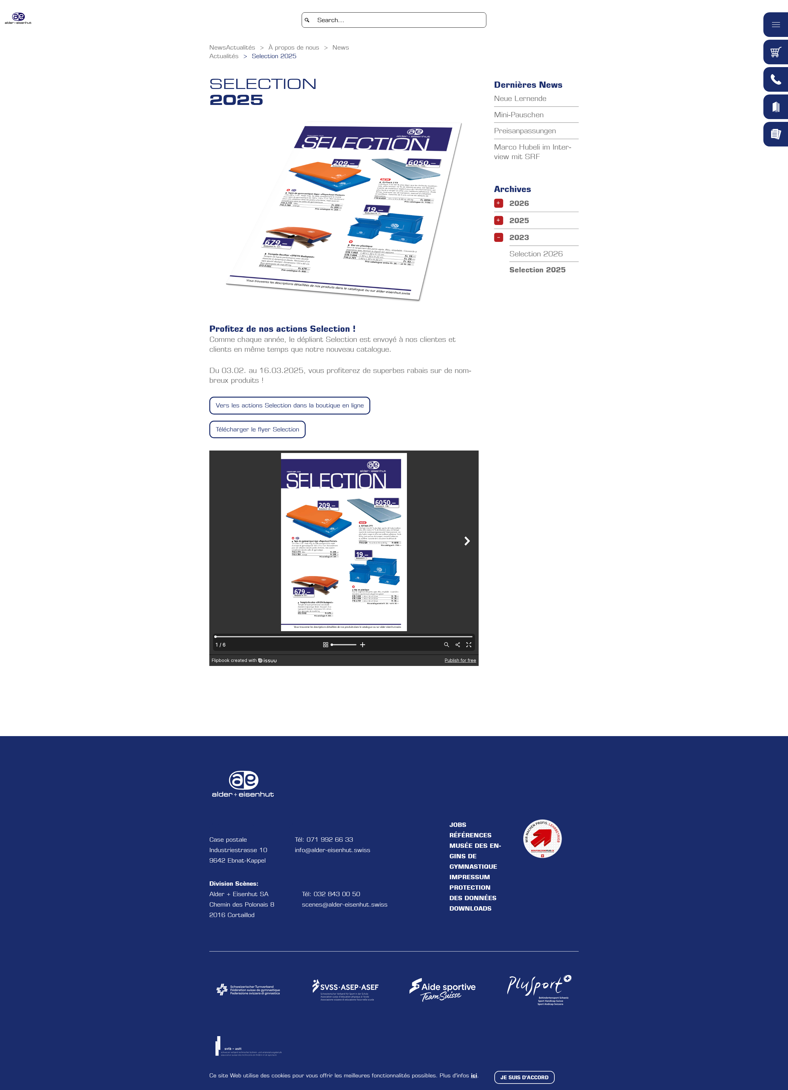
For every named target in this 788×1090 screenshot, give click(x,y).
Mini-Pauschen (519, 114)
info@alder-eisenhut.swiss (332, 850)
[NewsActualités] (19, 18)
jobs (457, 824)
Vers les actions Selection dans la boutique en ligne (290, 405)
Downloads (470, 908)
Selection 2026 (536, 253)
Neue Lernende (520, 98)
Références (470, 835)
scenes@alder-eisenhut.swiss (345, 904)
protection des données (473, 893)
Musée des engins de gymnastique (475, 856)
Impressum (469, 877)
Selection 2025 (274, 56)
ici (474, 1075)
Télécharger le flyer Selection (257, 429)
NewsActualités (232, 47)
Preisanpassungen (525, 130)
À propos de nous (293, 47)
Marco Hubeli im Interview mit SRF (532, 151)
